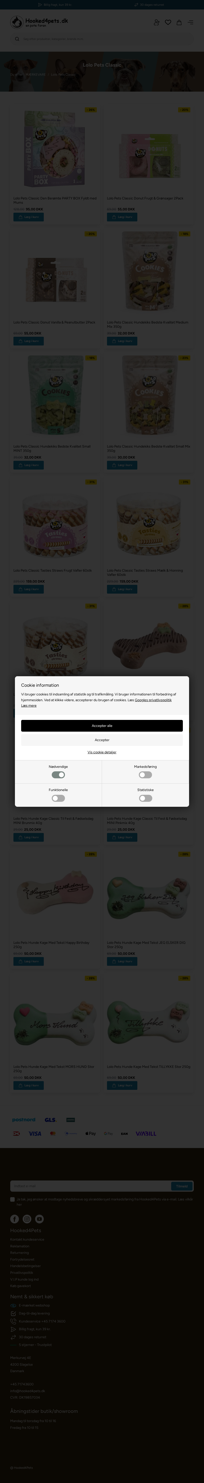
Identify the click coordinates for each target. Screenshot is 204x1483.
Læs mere (29, 705)
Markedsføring (145, 767)
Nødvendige (58, 767)
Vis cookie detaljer (102, 752)
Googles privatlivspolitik (153, 700)
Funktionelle (58, 790)
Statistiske (145, 790)
